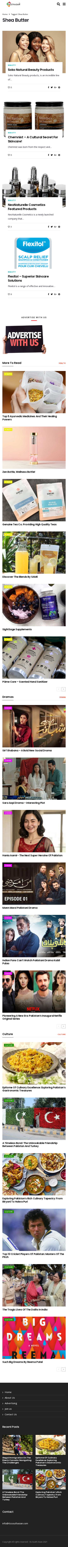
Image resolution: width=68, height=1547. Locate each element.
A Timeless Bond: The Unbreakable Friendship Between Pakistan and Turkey (29, 1144)
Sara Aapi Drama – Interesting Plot (23, 803)
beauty (11, 65)
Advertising (11, 1403)
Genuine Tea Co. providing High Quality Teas (29, 524)
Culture (62, 1034)
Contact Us (11, 1414)
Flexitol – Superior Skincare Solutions (28, 278)
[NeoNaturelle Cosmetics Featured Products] (34, 187)
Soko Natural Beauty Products (31, 69)
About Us (10, 1397)
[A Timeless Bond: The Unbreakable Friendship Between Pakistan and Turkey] (34, 1119)
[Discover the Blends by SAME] (34, 552)
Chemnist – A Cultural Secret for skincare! (33, 139)
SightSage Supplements (17, 629)
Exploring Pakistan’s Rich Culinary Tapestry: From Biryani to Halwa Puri (32, 1200)
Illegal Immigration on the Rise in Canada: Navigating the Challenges (16, 1460)
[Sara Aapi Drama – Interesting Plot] (34, 779)
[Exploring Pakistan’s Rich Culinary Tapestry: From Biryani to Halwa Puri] (34, 1174)
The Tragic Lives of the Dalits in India (24, 1309)
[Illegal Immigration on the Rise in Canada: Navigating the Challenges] (17, 1445)
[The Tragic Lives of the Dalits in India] (34, 1285)
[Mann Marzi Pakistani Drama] (34, 883)
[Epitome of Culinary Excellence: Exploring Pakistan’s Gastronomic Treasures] (34, 1063)
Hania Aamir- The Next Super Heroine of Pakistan (32, 855)
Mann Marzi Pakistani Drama (19, 908)
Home (5, 14)
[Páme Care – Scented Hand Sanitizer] (34, 657)
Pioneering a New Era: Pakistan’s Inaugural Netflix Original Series (32, 1017)
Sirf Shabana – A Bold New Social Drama (27, 750)
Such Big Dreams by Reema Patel (22, 1362)
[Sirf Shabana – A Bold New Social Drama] (34, 726)
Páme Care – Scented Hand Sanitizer (25, 682)
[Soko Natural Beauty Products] (34, 52)
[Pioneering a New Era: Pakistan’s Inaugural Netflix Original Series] (34, 991)
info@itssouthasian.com (15, 1523)
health (62, 363)
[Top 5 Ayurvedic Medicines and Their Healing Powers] (34, 392)
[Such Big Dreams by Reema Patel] (34, 1338)
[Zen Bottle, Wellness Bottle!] (34, 448)
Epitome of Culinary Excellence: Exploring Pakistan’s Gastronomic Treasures (33, 1089)
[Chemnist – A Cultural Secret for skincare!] (34, 119)
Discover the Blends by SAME (20, 577)
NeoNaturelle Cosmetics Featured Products (26, 207)
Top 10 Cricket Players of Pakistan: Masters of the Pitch (33, 1255)
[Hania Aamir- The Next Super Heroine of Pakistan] (34, 831)
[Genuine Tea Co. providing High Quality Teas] (34, 500)
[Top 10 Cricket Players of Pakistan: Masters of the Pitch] (34, 1230)
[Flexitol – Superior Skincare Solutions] (34, 259)
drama (62, 697)
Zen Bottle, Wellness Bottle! (18, 472)
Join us (8, 1408)
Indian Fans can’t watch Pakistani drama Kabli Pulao (31, 962)
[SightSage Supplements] (34, 605)
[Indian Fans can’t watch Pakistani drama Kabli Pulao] (34, 936)
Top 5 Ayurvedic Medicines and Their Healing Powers (29, 417)
